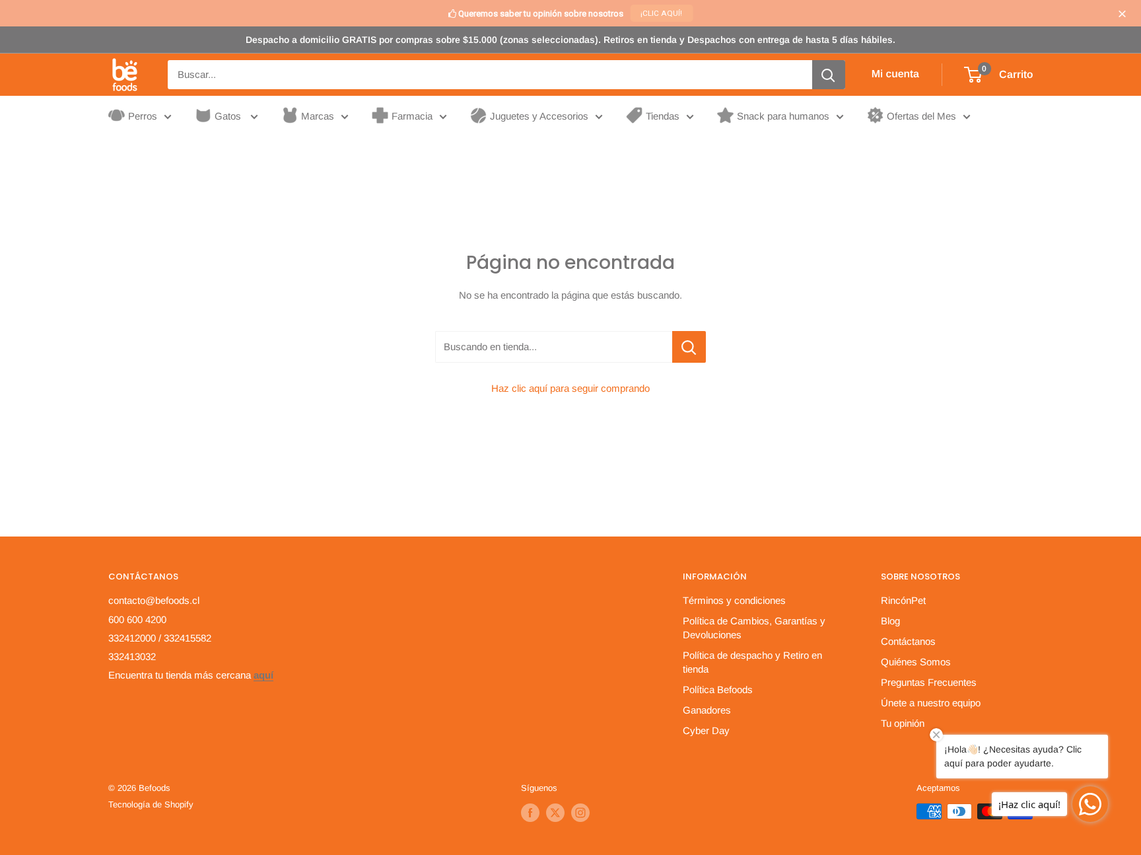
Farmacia (412, 116)
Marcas (317, 116)
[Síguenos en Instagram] (580, 812)
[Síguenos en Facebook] (530, 812)
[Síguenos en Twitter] (555, 812)
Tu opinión (902, 723)
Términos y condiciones (734, 600)
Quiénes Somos (916, 661)
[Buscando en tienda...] (689, 347)
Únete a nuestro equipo (931, 702)
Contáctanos (908, 641)
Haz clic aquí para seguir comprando (570, 388)
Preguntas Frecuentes (929, 682)
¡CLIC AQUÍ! (661, 13)
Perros (142, 116)
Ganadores (707, 710)
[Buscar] (828, 74)
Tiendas (662, 116)
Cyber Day (706, 730)
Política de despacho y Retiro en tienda (752, 662)
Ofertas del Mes (921, 116)
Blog (890, 620)
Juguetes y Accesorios (539, 116)
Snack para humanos (783, 116)
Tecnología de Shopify (150, 804)
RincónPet (903, 600)
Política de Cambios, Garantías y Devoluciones (754, 627)
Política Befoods (718, 689)
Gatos (229, 116)
